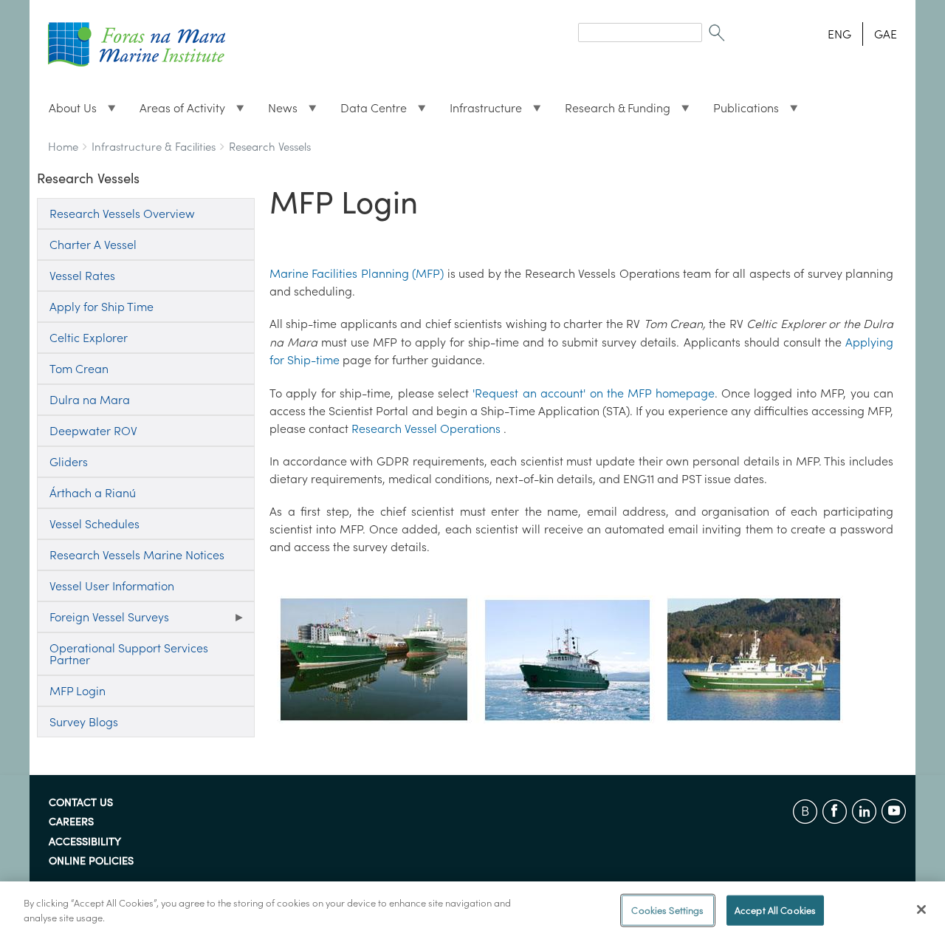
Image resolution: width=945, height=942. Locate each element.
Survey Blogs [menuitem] (83, 721)
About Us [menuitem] (67, 111)
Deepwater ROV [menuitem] (93, 430)
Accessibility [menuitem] (85, 842)
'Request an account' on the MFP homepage (593, 393)
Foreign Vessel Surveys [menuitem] (103, 621)
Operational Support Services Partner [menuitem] (128, 654)
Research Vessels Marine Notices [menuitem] (136, 554)
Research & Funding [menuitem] (611, 111)
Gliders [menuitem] (68, 461)
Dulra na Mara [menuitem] (89, 399)
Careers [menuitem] (71, 822)
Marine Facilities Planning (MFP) (356, 273)
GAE (885, 34)
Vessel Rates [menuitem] (82, 275)
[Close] (921, 909)
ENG (839, 34)
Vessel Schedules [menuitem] (94, 523)
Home (63, 147)
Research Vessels (270, 147)
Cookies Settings (667, 910)
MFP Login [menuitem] (77, 690)
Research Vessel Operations (426, 428)
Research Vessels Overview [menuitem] (122, 213)
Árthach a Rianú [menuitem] (92, 492)
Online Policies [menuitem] (91, 861)
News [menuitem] (277, 111)
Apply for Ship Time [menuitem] (101, 306)
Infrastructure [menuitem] (480, 111)
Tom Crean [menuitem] (79, 368)
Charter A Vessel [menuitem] (93, 244)
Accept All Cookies (775, 910)
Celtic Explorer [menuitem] (88, 337)
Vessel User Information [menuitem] (111, 585)
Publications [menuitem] (740, 111)
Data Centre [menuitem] (368, 111)
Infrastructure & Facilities (154, 147)
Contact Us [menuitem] (81, 803)
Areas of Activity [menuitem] (176, 111)
